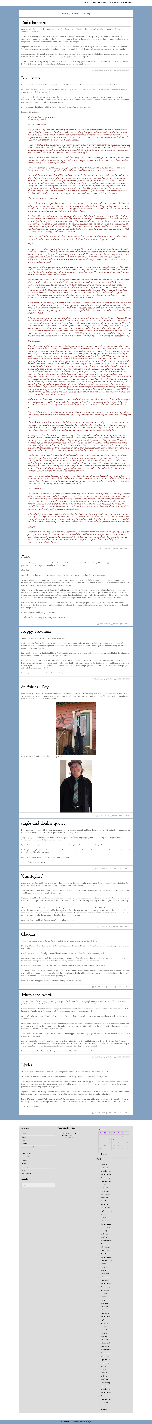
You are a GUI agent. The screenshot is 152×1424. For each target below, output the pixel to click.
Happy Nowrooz (36, 631)
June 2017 (104, 1369)
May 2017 (104, 1373)
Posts (93, 3)
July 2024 (104, 1214)
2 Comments (125, 815)
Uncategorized (27, 1167)
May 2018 (104, 1333)
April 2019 (104, 1303)
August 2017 (105, 1363)
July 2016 (104, 1406)
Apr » (105, 1154)
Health (24, 1144)
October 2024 (105, 1208)
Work (24, 1170)
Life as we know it (28, 1147)
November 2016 (106, 1393)
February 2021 (105, 1247)
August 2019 (105, 1290)
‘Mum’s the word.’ (37, 995)
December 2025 (106, 1171)
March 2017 (104, 1379)
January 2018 (105, 1346)
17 (100, 1145)
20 (114, 1145)
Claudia (28, 934)
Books (24, 1134)
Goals (24, 1140)
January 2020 (105, 1280)
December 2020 (106, 1254)
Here (50, 857)
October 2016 (105, 1396)
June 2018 (104, 1330)
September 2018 (106, 1320)
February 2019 (105, 1310)
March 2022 (105, 1237)
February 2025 (105, 1194)
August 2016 (105, 1402)
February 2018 (105, 1343)
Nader (26, 1065)
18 (105, 1145)
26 (109, 1148)
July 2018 (104, 1327)
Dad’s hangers (33, 23)
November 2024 (106, 1204)
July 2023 (104, 1231)
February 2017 (105, 1383)
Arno (25, 556)
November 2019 (106, 1284)
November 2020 (106, 1257)
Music (24, 1150)
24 (100, 1148)
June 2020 (104, 1264)
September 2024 (106, 1211)
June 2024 (104, 1218)
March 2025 (105, 1191)
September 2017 (106, 1360)
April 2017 (104, 1376)
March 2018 (104, 1340)
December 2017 (106, 1350)
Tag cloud (102, 3)
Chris (110, 70)
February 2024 (105, 1221)
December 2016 (106, 1389)
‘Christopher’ (32, 876)
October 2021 (105, 1244)
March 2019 (105, 1307)
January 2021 (105, 1251)
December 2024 (106, 1201)
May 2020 (104, 1267)
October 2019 (105, 1287)
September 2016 (106, 1399)
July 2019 (104, 1293)
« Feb (100, 1154)
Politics (24, 1160)
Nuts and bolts (27, 1154)
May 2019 (104, 1300)
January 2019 (105, 1313)
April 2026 (104, 1168)
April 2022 (104, 1234)
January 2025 (105, 1198)
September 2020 (106, 1260)
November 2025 (106, 1175)
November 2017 (106, 1353)
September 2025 (106, 1181)
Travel (24, 1164)
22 (122, 1145)
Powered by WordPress (69, 1422)
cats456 (89, 1422)
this (47, 850)
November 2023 (106, 1224)
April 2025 (104, 1188)
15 (122, 1142)
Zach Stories (26, 1173)
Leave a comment (123, 70)
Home (86, 3)
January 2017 (105, 1386)
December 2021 (106, 1241)
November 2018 (106, 1317)
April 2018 (104, 1336)
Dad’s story (31, 78)
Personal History (28, 1157)
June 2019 (104, 1297)
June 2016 (104, 1409)
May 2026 (104, 1165)
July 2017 (104, 1366)
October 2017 (105, 1356)
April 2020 (104, 1270)
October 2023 (105, 1227)
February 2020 (105, 1277)
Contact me (126, 3)
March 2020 (105, 1274)
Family (24, 1137)
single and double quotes (43, 823)
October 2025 (105, 1178)
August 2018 (105, 1323)
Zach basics (114, 3)
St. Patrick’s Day (35, 687)
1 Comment (126, 548)
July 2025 (104, 1184)
